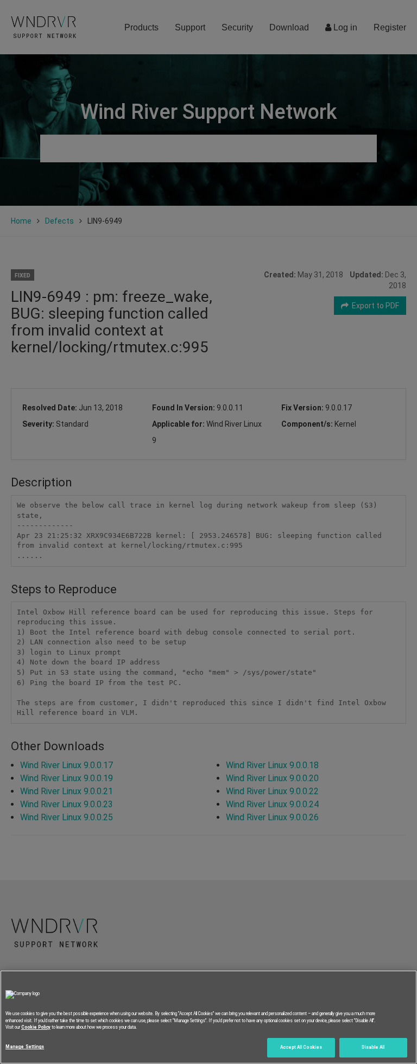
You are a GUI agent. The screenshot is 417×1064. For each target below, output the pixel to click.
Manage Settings (24, 1046)
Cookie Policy (35, 1027)
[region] (208, 1017)
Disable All (373, 1047)
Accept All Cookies (301, 1047)
